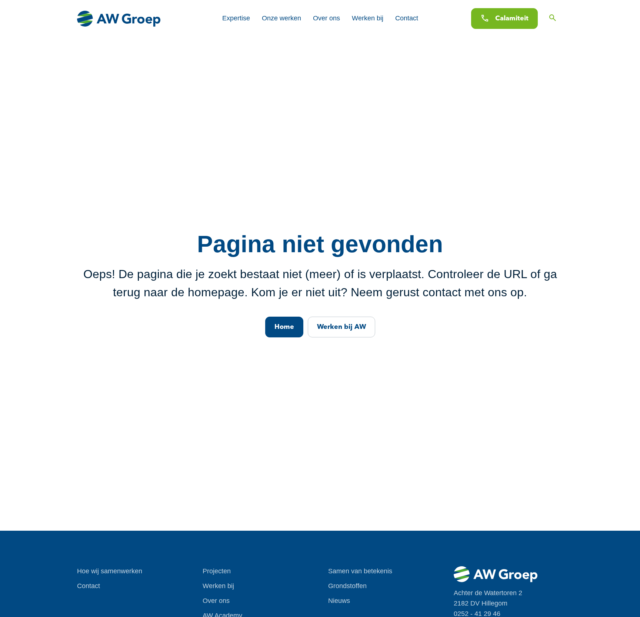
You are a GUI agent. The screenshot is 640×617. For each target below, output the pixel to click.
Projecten (217, 571)
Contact (406, 18)
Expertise (236, 18)
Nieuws (339, 600)
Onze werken (281, 18)
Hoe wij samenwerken (109, 571)
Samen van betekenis (360, 571)
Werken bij (367, 18)
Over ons (326, 18)
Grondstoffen (347, 586)
